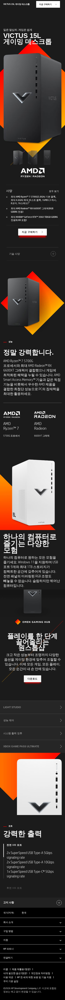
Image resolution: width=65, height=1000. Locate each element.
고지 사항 (8, 902)
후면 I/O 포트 (14, 888)
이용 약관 (8, 977)
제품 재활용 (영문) (21, 969)
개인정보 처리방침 (40, 973)
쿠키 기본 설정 (10, 981)
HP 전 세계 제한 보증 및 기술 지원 (34, 977)
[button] (32, 922)
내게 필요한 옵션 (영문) (15, 973)
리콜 (5, 969)
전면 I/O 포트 (14, 845)
